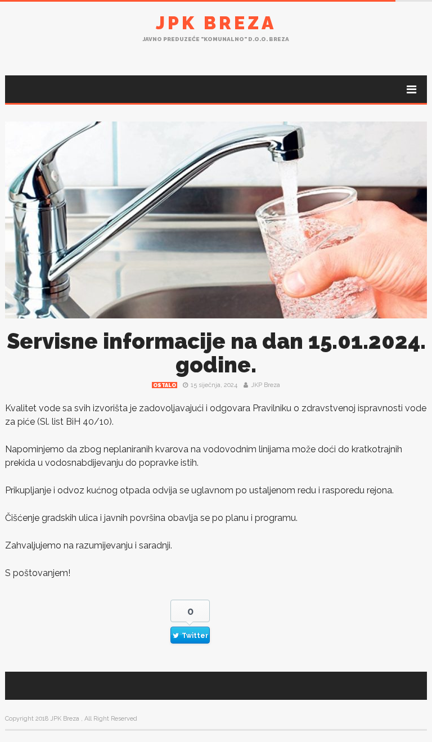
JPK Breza (216, 22)
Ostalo (164, 385)
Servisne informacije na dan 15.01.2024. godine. (216, 353)
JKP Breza (265, 385)
